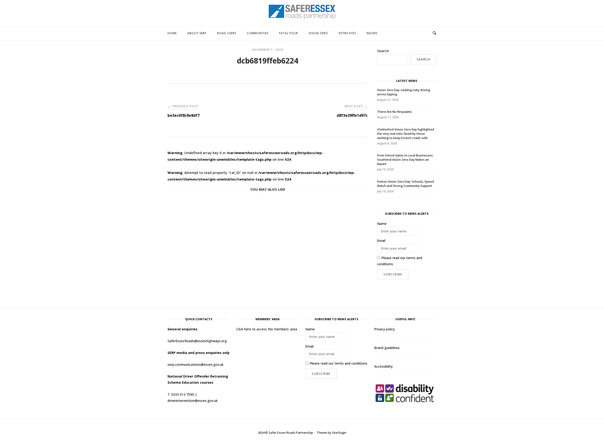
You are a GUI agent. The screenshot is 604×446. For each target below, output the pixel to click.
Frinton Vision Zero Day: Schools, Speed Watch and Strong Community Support (405, 183)
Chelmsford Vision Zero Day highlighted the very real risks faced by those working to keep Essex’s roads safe (405, 133)
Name (381, 223)
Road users (226, 33)
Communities (257, 33)
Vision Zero (318, 33)
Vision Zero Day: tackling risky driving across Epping (403, 92)
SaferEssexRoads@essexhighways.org (197, 341)
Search (383, 50)
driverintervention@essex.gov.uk (193, 400)
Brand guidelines (387, 347)
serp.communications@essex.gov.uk (195, 364)
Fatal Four (288, 33)
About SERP (196, 33)
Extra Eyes (347, 33)
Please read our (399, 261)
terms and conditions (351, 363)
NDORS (372, 33)
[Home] (302, 17)
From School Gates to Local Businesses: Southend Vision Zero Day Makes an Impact (405, 159)
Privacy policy (384, 329)
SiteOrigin (339, 432)
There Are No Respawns (394, 111)
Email (381, 240)
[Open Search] (434, 33)
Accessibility (383, 366)
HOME (172, 33)
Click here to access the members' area (266, 329)
